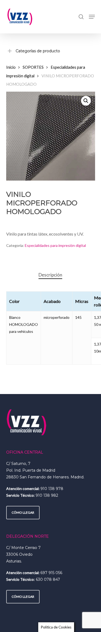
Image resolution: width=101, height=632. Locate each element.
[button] (92, 16)
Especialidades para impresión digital (55, 245)
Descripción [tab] (50, 275)
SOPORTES (33, 67)
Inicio (11, 67)
